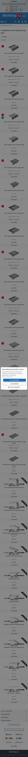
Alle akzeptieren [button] (14, 380)
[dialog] (14, 378)
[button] (14, 387)
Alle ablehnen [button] (14, 383)
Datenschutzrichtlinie (7, 376)
